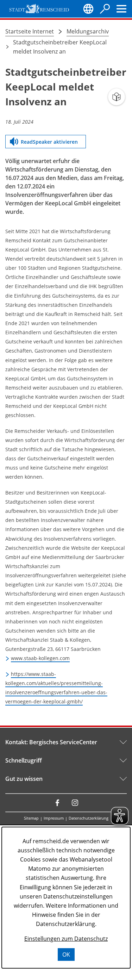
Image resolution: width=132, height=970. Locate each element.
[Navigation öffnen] (121, 9)
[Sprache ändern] (88, 9)
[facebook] (57, 803)
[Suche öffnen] (105, 9)
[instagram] (75, 803)
